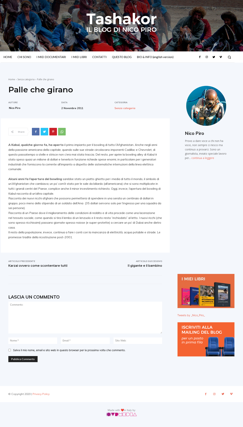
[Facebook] (199, 57)
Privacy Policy (41, 394)
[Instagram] (206, 57)
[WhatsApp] (62, 131)
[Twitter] (213, 57)
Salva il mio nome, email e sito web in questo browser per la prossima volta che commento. (69, 350)
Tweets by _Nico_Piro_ (191, 315)
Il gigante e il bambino (145, 265)
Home (11, 79)
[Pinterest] (53, 131)
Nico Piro (14, 107)
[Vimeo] (220, 57)
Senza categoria (26, 79)
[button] (229, 57)
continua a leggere (202, 158)
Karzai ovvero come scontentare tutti (37, 265)
